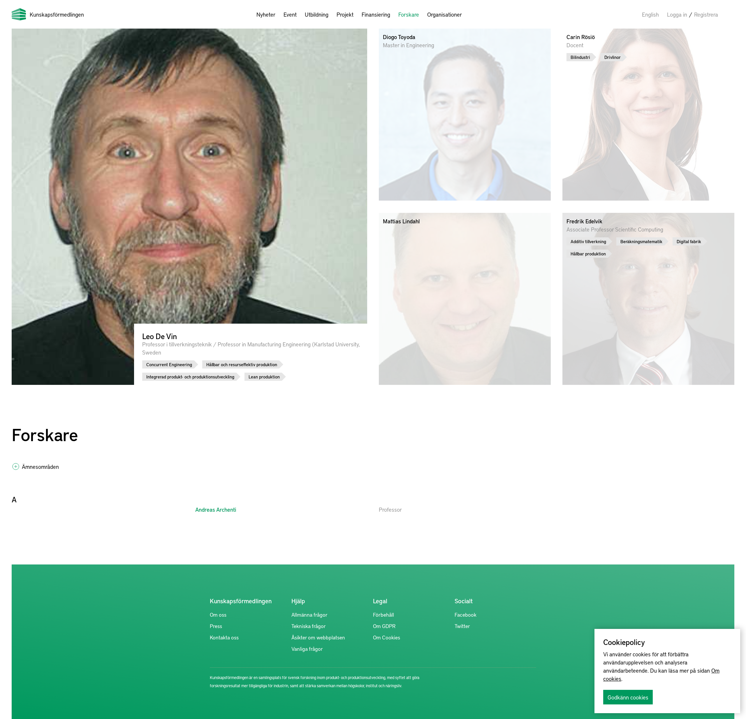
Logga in (677, 14)
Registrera (706, 14)
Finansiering (376, 14)
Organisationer (444, 14)
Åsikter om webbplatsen (318, 637)
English (650, 14)
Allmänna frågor (309, 614)
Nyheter (265, 14)
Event (290, 14)
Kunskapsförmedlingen (57, 14)
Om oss (218, 614)
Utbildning (316, 14)
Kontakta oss (224, 637)
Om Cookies (386, 637)
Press (216, 625)
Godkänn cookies (628, 697)
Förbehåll (383, 614)
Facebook (465, 614)
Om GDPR (384, 625)
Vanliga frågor (307, 648)
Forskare (408, 14)
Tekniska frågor (308, 625)
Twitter (462, 625)
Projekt (345, 14)
